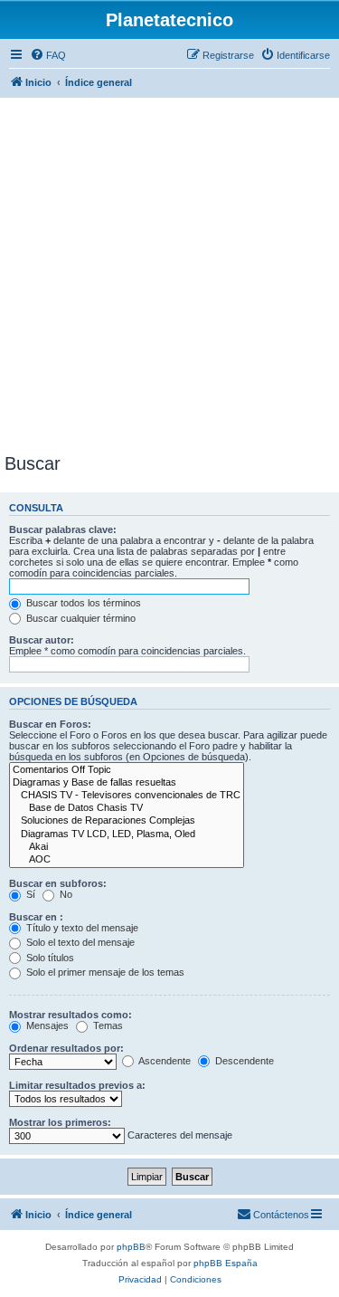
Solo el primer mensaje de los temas (104, 972)
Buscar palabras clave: (63, 529)
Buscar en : (36, 916)
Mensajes (46, 1025)
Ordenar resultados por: (66, 1048)
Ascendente (164, 1060)
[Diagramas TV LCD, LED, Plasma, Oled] (126, 834)
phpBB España (225, 1263)
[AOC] (126, 860)
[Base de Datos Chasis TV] (126, 808)
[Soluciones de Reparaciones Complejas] (126, 821)
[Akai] (126, 847)
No (64, 894)
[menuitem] (48, 55)
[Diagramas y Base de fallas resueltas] (126, 783)
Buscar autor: (41, 639)
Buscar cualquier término (80, 618)
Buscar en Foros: (50, 724)
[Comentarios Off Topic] (126, 770)
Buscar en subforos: (58, 883)
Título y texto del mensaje (81, 927)
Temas (106, 1025)
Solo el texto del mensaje (79, 942)
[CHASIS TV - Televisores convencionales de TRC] (126, 795)
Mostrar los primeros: (60, 1122)
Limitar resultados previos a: (77, 1085)
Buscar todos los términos (82, 602)
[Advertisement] (169, 274)
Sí (29, 894)
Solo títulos (49, 957)
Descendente (243, 1060)
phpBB (131, 1247)
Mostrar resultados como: (70, 1014)
